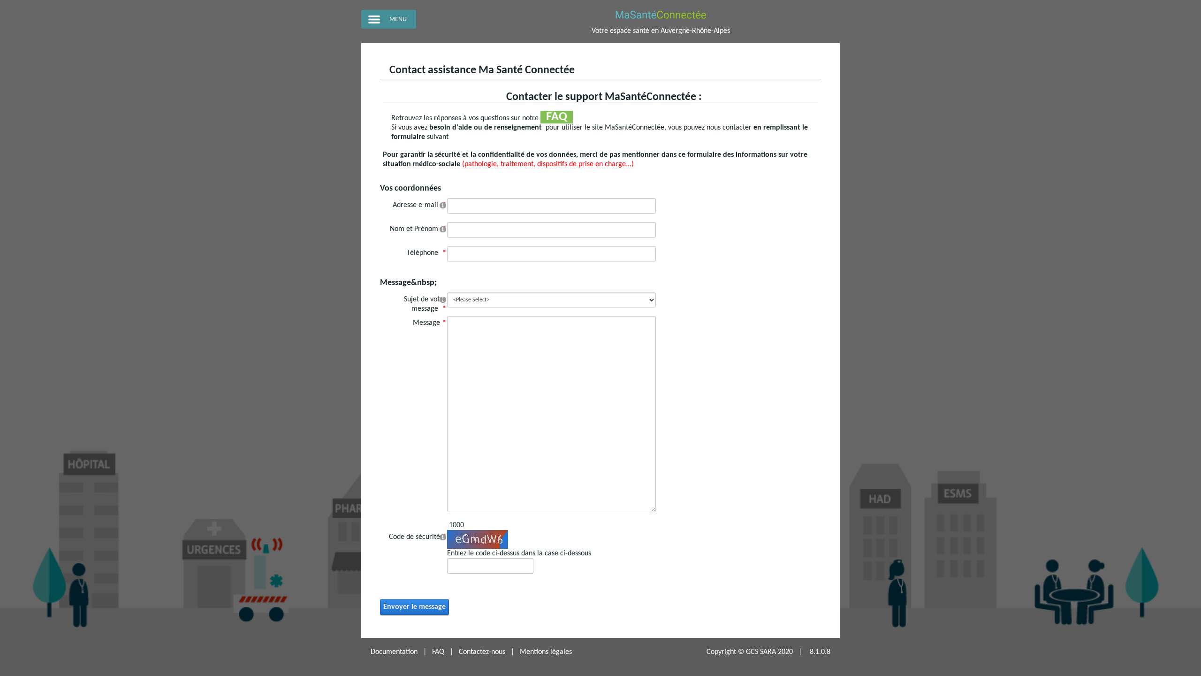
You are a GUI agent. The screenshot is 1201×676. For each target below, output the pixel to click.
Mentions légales (546, 652)
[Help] (443, 204)
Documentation (394, 652)
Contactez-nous (482, 652)
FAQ (438, 652)
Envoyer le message (414, 607)
